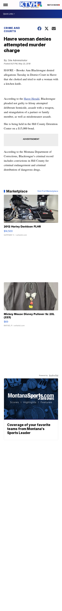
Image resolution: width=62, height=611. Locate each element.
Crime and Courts (12, 29)
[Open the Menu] (5, 5)
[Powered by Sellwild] (53, 375)
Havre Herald (31, 98)
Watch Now (52, 5)
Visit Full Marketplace (47, 191)
